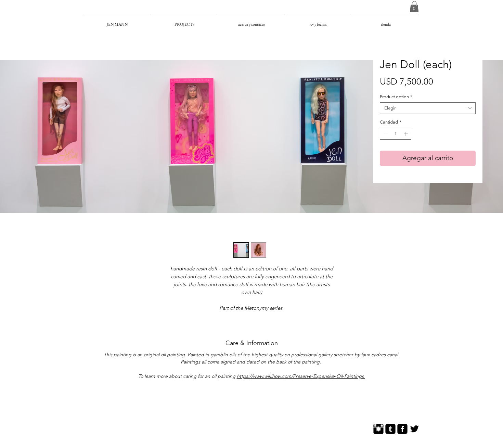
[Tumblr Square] (390, 429)
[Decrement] (385, 134)
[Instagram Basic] (378, 429)
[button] (414, 6)
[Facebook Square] (402, 429)
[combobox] (428, 108)
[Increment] (406, 134)
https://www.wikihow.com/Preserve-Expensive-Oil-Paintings (301, 376)
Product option (396, 96)
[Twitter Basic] (414, 429)
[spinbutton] (395, 134)
